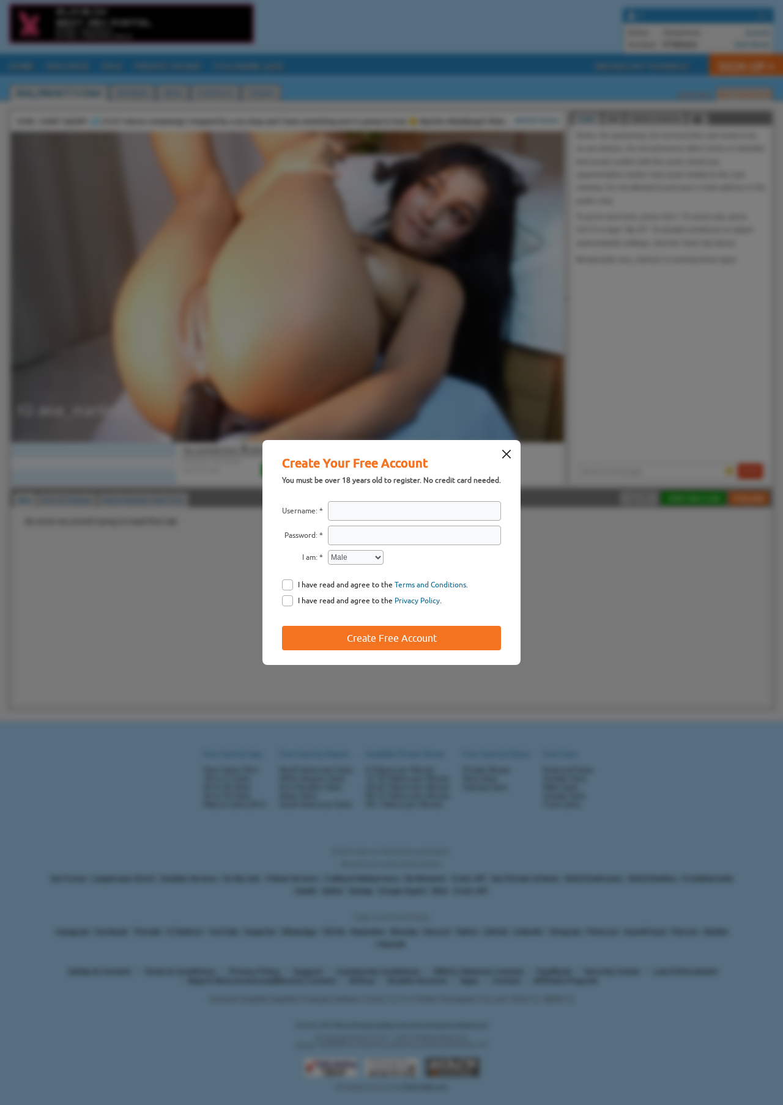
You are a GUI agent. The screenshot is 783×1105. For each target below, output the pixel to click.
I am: (309, 557)
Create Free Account (392, 638)
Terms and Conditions (430, 585)
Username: (299, 511)
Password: (300, 535)
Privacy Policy (417, 601)
